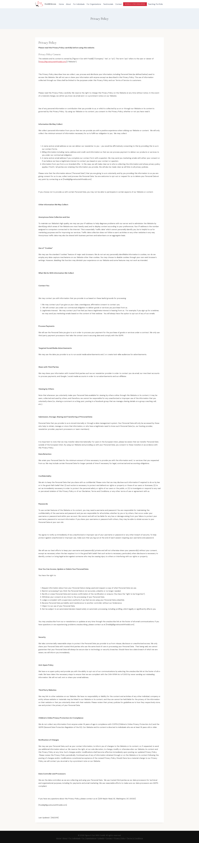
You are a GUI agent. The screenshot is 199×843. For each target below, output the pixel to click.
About (68, 4)
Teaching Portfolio (155, 4)
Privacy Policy (119, 838)
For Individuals (79, 4)
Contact (118, 4)
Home (61, 4)
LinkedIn (101, 838)
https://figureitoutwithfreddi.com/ (52, 62)
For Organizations (94, 4)
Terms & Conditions (135, 838)
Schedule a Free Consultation (135, 4)
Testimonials (108, 4)
